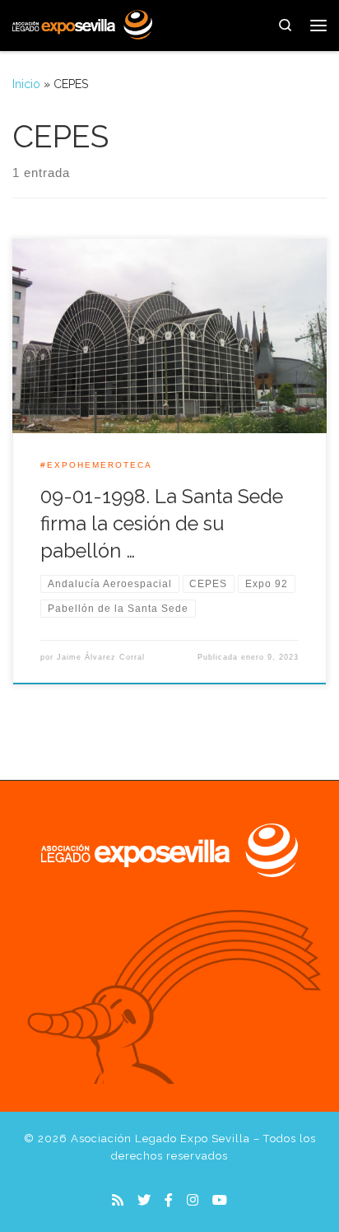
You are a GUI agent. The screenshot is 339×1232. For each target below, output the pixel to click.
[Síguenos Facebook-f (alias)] (169, 1200)
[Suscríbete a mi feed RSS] (117, 1200)
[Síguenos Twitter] (144, 1200)
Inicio (26, 84)
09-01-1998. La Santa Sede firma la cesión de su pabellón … (161, 524)
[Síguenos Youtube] (219, 1200)
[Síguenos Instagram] (192, 1200)
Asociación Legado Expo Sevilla (160, 1138)
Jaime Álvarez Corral (101, 657)
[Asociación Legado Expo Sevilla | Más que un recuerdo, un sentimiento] (82, 23)
